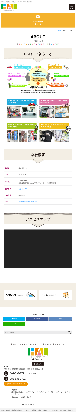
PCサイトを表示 (28, 404)
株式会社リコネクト (69, 410)
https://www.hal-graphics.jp (28, 201)
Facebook (38, 318)
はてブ (60, 318)
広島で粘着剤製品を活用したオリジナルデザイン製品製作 (16, 2)
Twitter (15, 318)
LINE (14, 324)
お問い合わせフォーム (38, 23)
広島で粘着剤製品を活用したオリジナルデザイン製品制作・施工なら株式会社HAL (27, 410)
